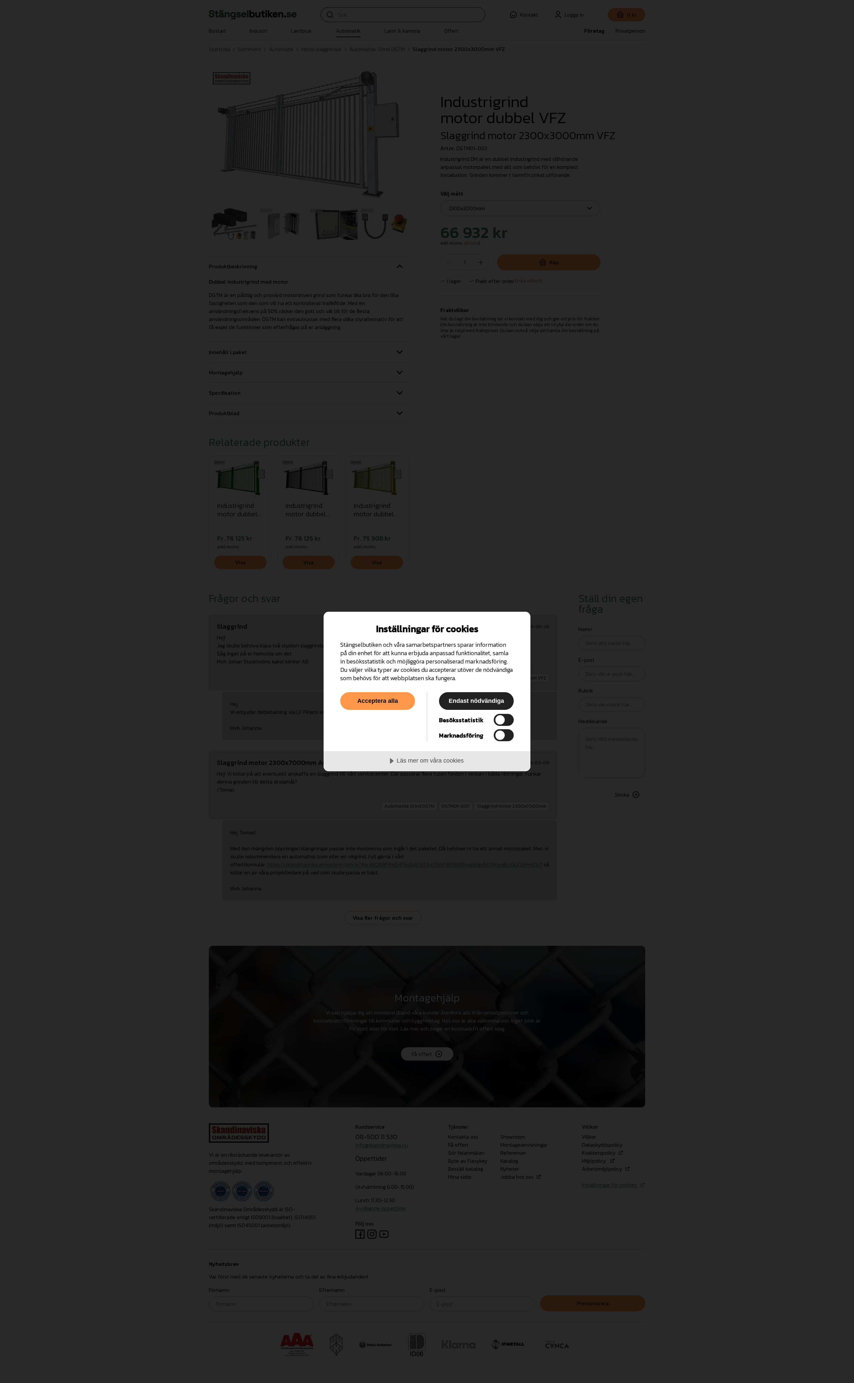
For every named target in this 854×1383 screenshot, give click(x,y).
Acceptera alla (377, 701)
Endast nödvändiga (476, 701)
